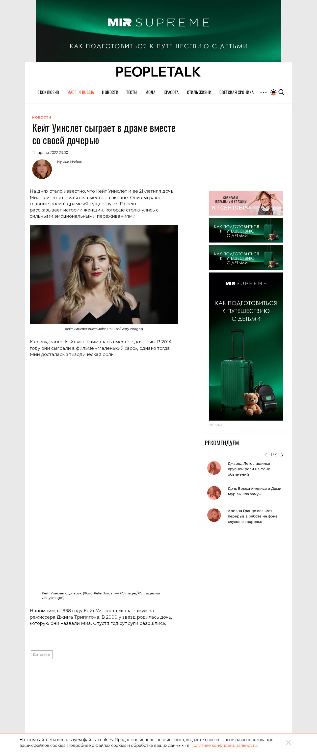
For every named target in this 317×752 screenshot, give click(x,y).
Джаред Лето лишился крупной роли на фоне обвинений (249, 469)
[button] (282, 454)
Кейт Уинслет (111, 191)
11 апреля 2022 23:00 (50, 152)
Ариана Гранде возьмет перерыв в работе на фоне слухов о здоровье (253, 516)
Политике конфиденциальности (223, 745)
